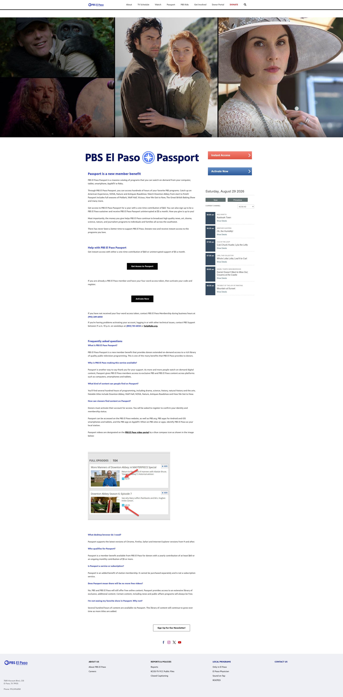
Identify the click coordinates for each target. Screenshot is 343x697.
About (129, 4)
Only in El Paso (220, 667)
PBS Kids (185, 4)
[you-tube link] (179, 642)
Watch (158, 4)
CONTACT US (281, 661)
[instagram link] (169, 642)
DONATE (234, 4)
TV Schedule (143, 4)
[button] (142, 266)
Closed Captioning (159, 676)
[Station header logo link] (96, 4)
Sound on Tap (219, 676)
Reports (154, 667)
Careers (92, 671)
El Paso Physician (221, 671)
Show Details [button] (222, 220)
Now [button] (215, 200)
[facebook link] (163, 642)
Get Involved (200, 4)
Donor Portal (218, 4)
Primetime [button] (237, 200)
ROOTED (217, 680)
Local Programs (222, 661)
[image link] (230, 155)
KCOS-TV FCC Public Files (162, 671)
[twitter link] (174, 642)
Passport (171, 4)
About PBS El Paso (97, 667)
